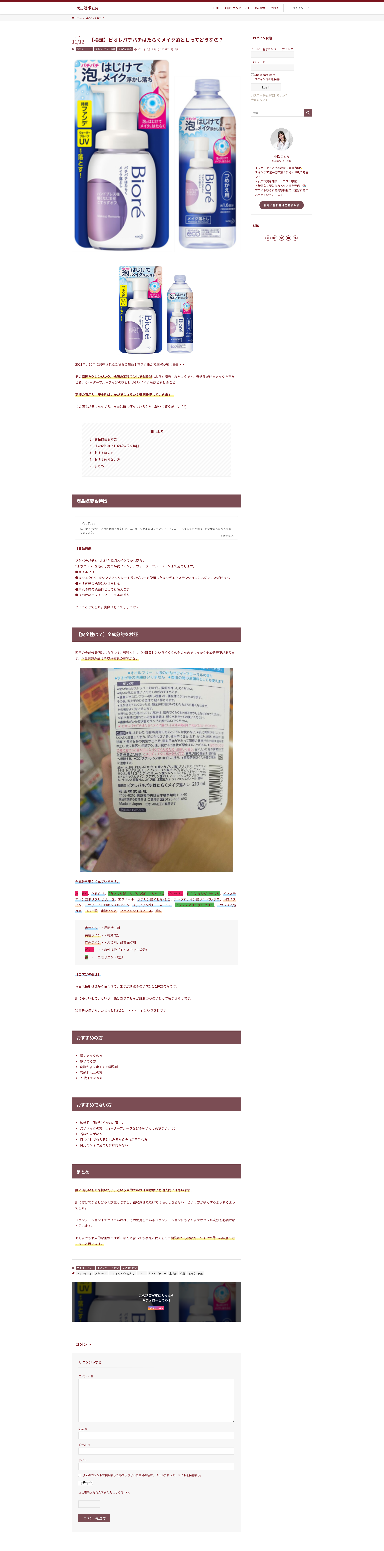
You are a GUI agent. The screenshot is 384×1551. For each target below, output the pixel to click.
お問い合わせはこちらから (282, 205)
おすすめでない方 (107, 459)
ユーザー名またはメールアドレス (272, 49)
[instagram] (274, 238)
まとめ (99, 466)
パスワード (258, 62)
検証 (182, 1273)
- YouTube (87, 523)
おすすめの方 (104, 452)
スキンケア (101, 1273)
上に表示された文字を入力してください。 (105, 1492)
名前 (82, 1429)
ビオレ (141, 1273)
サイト (82, 1460)
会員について (259, 100)
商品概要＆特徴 (105, 439)
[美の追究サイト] (87, 8)
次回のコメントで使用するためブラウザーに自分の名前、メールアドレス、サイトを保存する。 (143, 1475)
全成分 (173, 1273)
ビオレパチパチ (157, 1273)
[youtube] (288, 238)
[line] (281, 238)
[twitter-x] (268, 238)
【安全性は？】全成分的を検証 (116, 445)
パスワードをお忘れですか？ (269, 95)
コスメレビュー (84, 49)
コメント (85, 1376)
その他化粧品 (125, 49)
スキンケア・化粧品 (105, 49)
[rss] (295, 238)
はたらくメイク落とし (123, 1273)
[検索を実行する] (308, 113)
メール (84, 1444)
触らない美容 (196, 1273)
